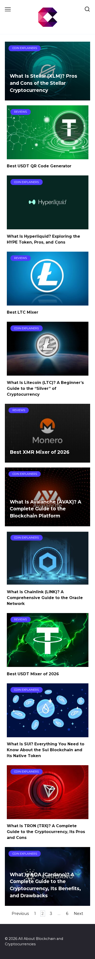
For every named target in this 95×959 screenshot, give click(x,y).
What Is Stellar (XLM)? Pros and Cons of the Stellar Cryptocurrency (43, 83)
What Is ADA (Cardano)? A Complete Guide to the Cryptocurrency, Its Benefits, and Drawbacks (45, 884)
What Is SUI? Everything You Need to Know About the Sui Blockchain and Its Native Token (45, 750)
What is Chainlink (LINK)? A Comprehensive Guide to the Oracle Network (45, 598)
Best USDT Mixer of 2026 (33, 673)
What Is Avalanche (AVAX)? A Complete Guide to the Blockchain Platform (45, 509)
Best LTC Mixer (22, 312)
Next (78, 913)
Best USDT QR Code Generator (39, 166)
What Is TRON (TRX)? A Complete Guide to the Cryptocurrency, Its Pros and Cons (46, 832)
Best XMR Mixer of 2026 (39, 452)
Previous (20, 913)
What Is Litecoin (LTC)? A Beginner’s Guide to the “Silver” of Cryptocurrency (45, 388)
